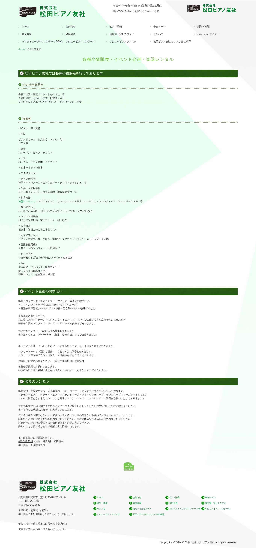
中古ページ (159, 26)
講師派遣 (71, 34)
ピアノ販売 (116, 26)
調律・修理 (203, 26)
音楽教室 (27, 34)
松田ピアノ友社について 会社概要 (172, 41)
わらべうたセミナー (208, 34)
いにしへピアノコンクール (80, 41)
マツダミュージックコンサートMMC (42, 41)
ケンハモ (158, 34)
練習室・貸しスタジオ (122, 34)
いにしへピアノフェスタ (123, 41)
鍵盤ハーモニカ (26, 201)
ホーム (25, 26)
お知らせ (71, 26)
